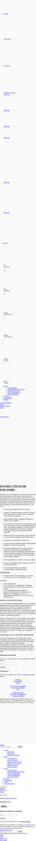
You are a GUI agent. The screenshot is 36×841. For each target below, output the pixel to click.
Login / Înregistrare (9, 783)
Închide (2, 745)
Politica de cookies (18, 692)
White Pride (10, 752)
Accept (10, 830)
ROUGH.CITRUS (13, 394)
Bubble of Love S (12, 765)
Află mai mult (4, 830)
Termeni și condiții (18, 696)
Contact (18, 683)
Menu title (7, 94)
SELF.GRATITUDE (13, 391)
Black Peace (11, 753)
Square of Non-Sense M (14, 762)
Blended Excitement (13, 755)
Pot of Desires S (12, 758)
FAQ (18, 689)
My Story (18, 679)
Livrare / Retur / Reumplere (18, 686)
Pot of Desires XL (12, 760)
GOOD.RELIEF (12, 388)
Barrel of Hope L (12, 767)
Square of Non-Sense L (14, 763)
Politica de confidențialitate (18, 694)
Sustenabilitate (18, 681)
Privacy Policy (25, 821)
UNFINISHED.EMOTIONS (16, 389)
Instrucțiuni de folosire (18, 688)
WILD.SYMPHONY (13, 393)
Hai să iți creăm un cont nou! (8, 798)
